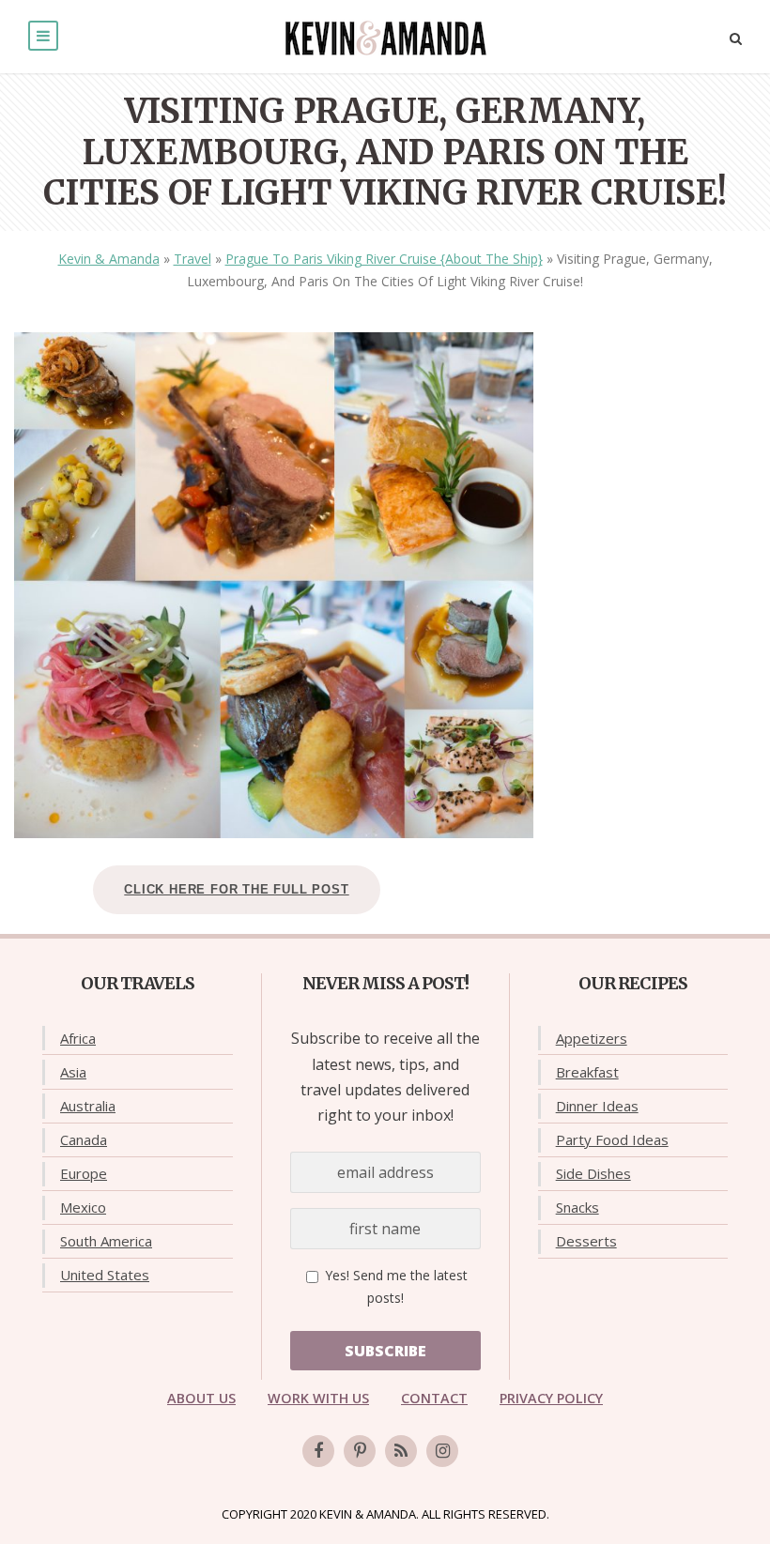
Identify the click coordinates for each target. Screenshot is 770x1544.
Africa (78, 1038)
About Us (201, 1398)
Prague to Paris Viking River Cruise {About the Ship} (384, 259)
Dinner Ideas (597, 1105)
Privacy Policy (551, 1398)
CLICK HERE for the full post (236, 889)
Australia (88, 1105)
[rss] (401, 1451)
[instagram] (442, 1451)
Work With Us (318, 1398)
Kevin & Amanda (109, 259)
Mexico (83, 1207)
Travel (192, 259)
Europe (83, 1173)
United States (104, 1274)
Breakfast (587, 1071)
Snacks (577, 1207)
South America (106, 1240)
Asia (73, 1071)
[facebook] (318, 1451)
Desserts (586, 1240)
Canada (83, 1139)
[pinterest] (360, 1451)
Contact (434, 1398)
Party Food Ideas (612, 1139)
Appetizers (591, 1038)
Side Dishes (593, 1173)
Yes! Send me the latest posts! (394, 1286)
